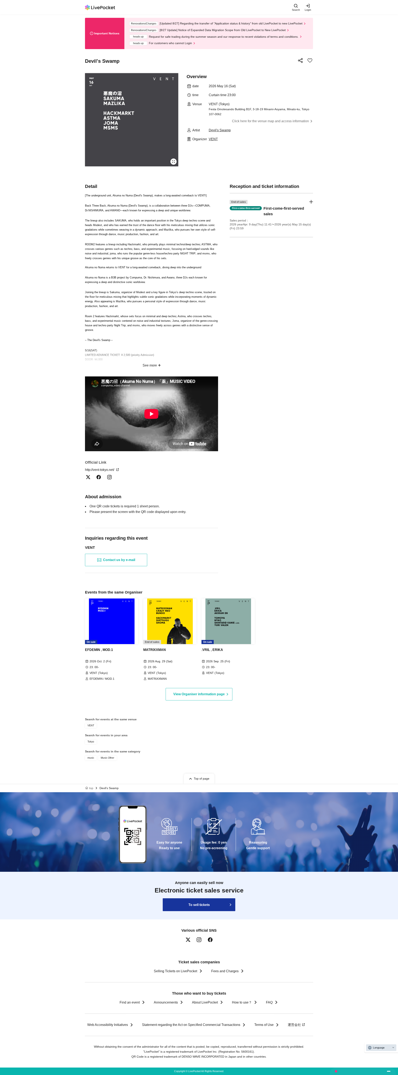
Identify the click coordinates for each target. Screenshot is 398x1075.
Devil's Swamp (220, 130)
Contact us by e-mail (119, 560)
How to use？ (242, 1002)
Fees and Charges (225, 971)
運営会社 (294, 1025)
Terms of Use (264, 1025)
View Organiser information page (199, 694)
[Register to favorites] (310, 60)
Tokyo (90, 741)
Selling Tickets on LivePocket (175, 971)
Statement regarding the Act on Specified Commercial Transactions (191, 1025)
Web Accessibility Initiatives (107, 1025)
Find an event (130, 1002)
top (91, 788)
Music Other (107, 757)
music (90, 757)
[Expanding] (131, 119)
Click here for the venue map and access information (270, 121)
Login (308, 9)
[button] (271, 215)
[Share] (300, 60)
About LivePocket (205, 1002)
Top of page (201, 778)
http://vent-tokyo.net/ (100, 470)
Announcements (166, 1002)
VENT (213, 139)
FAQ (269, 1002)
